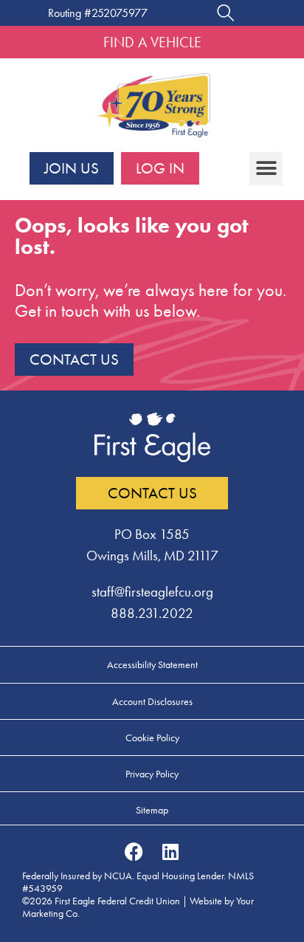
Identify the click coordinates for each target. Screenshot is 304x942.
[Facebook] (133, 851)
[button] (266, 168)
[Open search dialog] (226, 15)
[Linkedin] (170, 851)
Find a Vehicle (152, 42)
